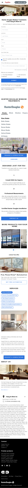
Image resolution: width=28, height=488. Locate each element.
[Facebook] (2, 466)
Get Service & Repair (21, 75)
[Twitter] (5, 466)
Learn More (14, 159)
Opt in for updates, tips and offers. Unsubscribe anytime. (14, 59)
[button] (2, 2)
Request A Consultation (14, 155)
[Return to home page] (9, 2)
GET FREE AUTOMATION (14, 282)
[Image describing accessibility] (5, 472)
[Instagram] (7, 466)
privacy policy (18, 85)
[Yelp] (9, 466)
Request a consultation (14, 357)
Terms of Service (8, 89)
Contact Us (14, 218)
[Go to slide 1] (13, 249)
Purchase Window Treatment (6, 75)
